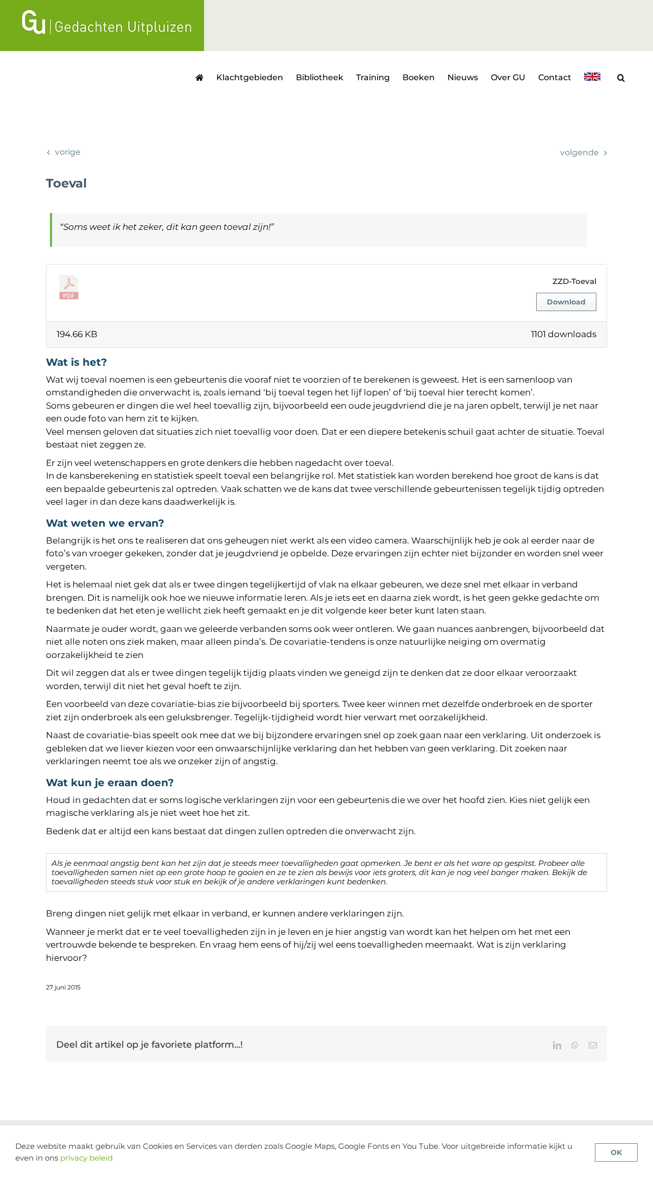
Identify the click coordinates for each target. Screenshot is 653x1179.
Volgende (579, 152)
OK (616, 1152)
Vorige (68, 152)
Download (566, 301)
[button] (621, 76)
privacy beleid (86, 1158)
